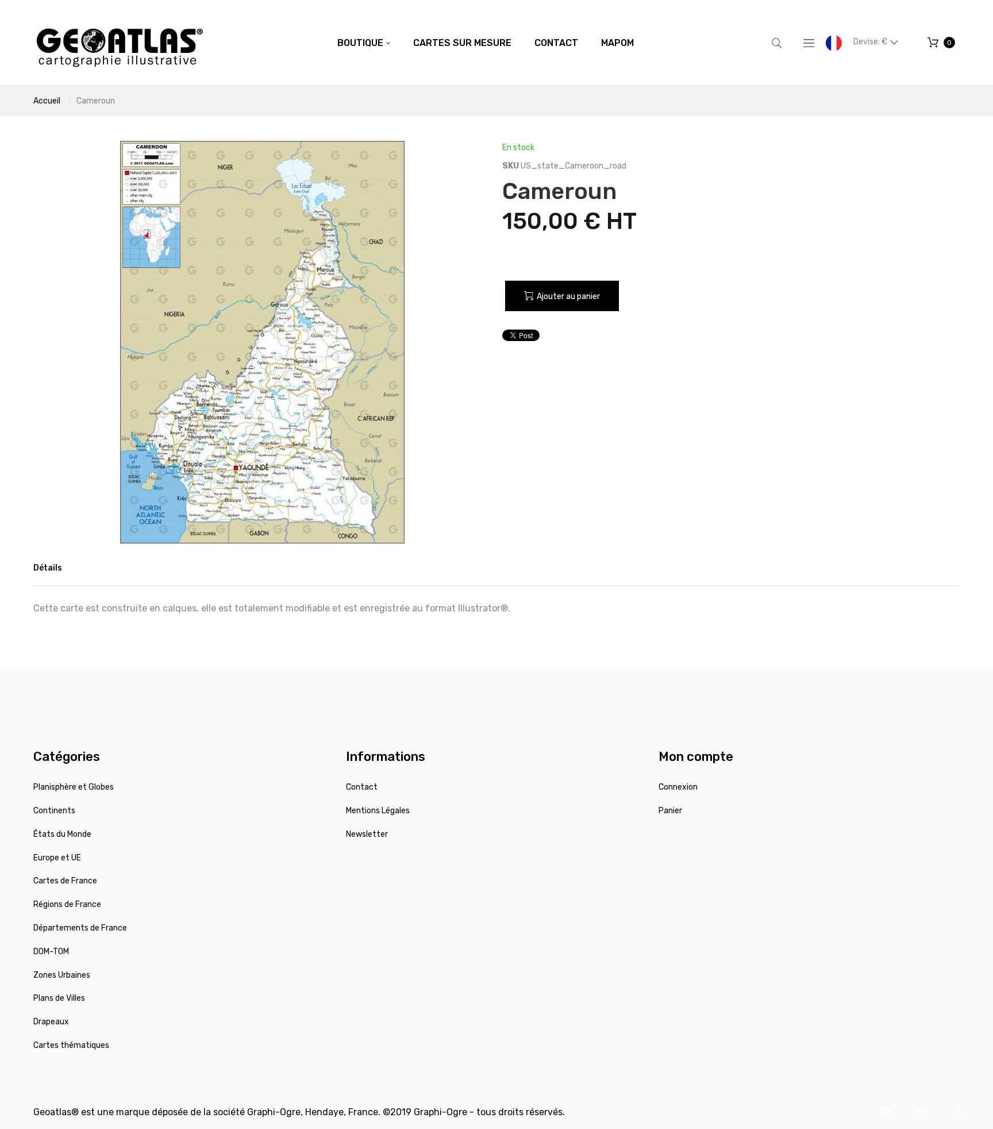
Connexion (678, 787)
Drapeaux (51, 1022)
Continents (54, 811)
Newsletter (367, 834)
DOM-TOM (51, 951)
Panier (670, 811)
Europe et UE (57, 858)
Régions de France (67, 904)
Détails (47, 568)
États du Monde (62, 834)
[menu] (485, 43)
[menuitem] (364, 43)
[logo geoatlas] (119, 42)
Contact (362, 787)
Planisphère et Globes (73, 787)
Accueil (46, 101)
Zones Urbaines (61, 975)
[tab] (47, 568)
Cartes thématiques (71, 1045)
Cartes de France (65, 881)
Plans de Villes (59, 998)
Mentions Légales (378, 811)
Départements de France (80, 928)
